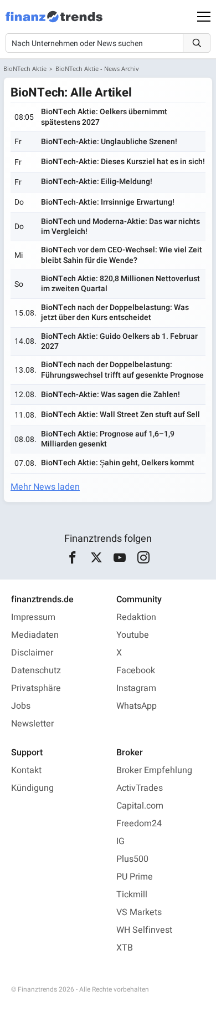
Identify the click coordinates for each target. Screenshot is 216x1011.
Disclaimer (32, 652)
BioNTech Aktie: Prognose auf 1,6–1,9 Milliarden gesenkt (107, 439)
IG (120, 841)
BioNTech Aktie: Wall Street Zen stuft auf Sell (120, 414)
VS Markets (139, 912)
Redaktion (136, 617)
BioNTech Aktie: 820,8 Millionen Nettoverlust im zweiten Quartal (120, 283)
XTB (124, 947)
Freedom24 (139, 823)
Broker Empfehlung (154, 770)
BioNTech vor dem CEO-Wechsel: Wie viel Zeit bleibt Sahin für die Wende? (121, 255)
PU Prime (134, 876)
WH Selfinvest (144, 930)
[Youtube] (120, 558)
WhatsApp (136, 706)
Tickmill (131, 894)
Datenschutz (36, 670)
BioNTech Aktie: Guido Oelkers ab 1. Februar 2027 (119, 341)
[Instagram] (143, 558)
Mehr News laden (45, 487)
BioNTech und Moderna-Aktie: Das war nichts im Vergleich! (120, 226)
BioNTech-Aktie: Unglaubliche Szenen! (109, 142)
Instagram (136, 688)
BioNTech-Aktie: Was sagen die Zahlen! (110, 394)
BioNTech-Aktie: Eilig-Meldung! (96, 181)
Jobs (20, 706)
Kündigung (32, 788)
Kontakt (26, 770)
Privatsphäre (36, 688)
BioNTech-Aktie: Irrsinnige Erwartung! (107, 202)
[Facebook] (73, 558)
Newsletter (32, 723)
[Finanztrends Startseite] (54, 22)
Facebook (135, 670)
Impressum (33, 617)
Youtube (132, 635)
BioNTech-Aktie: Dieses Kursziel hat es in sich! (123, 161)
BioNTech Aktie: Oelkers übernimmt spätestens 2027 (104, 117)
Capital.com (139, 805)
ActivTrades (139, 788)
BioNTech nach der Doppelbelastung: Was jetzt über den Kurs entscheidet (115, 312)
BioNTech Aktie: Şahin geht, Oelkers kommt (117, 463)
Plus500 (132, 859)
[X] (96, 558)
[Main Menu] (203, 16)
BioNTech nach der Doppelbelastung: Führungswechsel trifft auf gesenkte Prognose (122, 369)
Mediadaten (35, 635)
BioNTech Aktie (25, 68)
